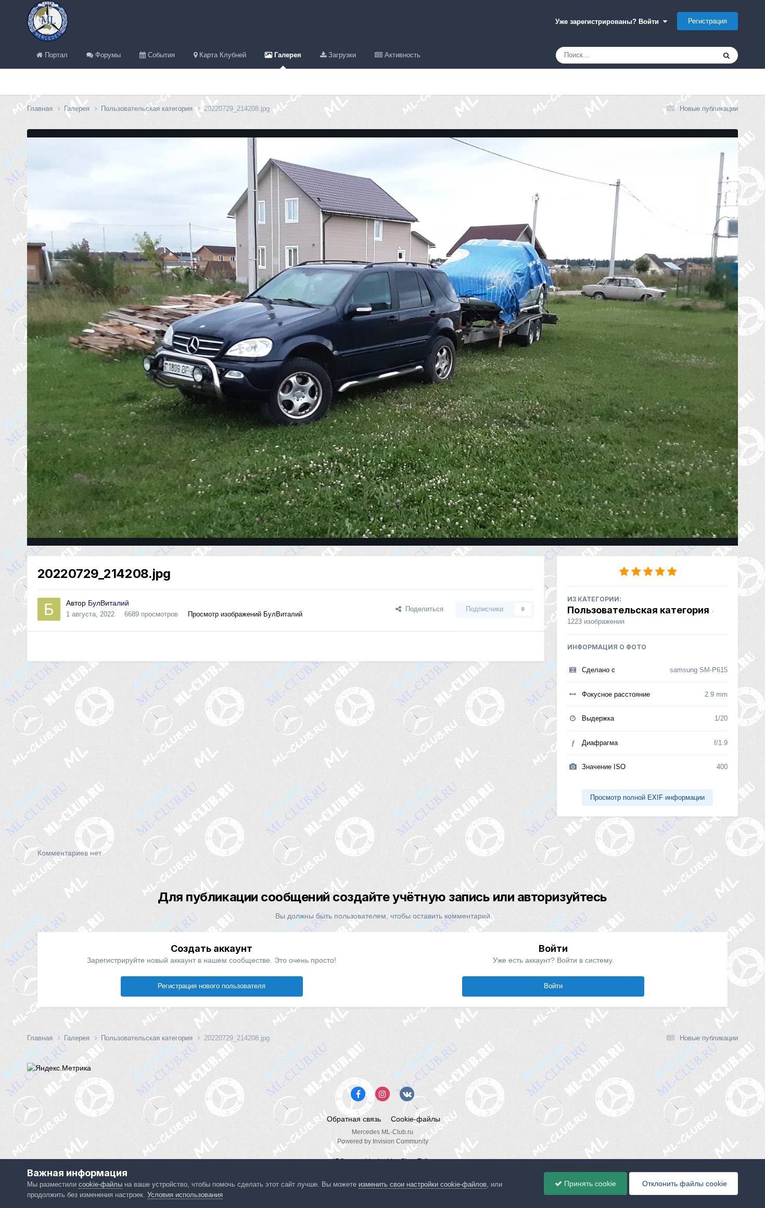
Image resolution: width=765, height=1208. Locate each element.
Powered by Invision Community (382, 1141)
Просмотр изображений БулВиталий (245, 614)
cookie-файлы (100, 1184)
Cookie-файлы (415, 1119)
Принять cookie (589, 1183)
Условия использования (185, 1195)
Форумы (107, 55)
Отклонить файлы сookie (683, 1183)
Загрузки (341, 55)
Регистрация (707, 21)
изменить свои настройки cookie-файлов (423, 1184)
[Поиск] (726, 55)
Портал (55, 55)
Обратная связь (354, 1119)
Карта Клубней (221, 55)
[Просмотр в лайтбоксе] (382, 337)
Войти (553, 986)
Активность (401, 55)
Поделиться (422, 609)
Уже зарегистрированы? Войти (609, 22)
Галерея (286, 55)
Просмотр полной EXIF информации (647, 797)
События (160, 55)
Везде (692, 55)
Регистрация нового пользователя (211, 986)
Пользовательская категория (638, 610)
